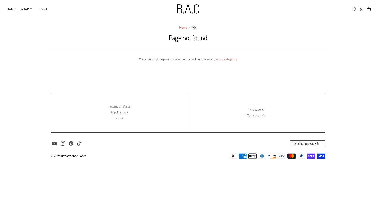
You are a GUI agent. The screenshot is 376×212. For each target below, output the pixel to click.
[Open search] (355, 9)
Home (11, 8)
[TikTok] (79, 143)
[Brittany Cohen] (188, 9)
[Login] (361, 9)
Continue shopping (226, 59)
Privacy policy (257, 110)
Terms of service (256, 115)
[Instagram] (63, 143)
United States (305, 143)
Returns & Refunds (119, 107)
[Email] (54, 143)
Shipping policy (119, 113)
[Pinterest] (71, 143)
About (42, 8)
